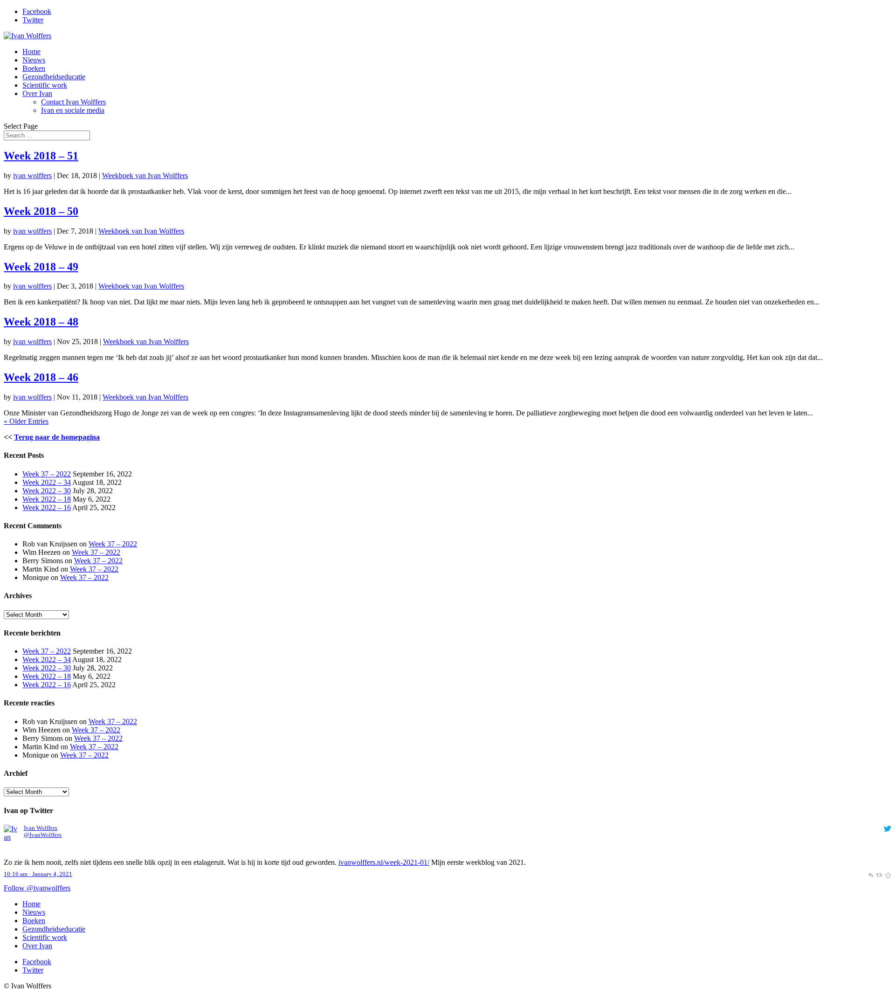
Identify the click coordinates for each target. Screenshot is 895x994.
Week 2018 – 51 (41, 156)
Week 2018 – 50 (41, 211)
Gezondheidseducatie (53, 77)
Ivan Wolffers (40, 828)
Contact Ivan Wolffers (73, 102)
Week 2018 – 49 (41, 267)
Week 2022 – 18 (46, 499)
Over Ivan (37, 93)
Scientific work (44, 85)
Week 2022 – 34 (46, 482)
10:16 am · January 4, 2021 (38, 874)
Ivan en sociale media (72, 110)
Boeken (33, 68)
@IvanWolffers (43, 835)
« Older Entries (26, 421)
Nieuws (33, 60)
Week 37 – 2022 (46, 474)
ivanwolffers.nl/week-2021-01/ (383, 862)
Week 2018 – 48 (41, 322)
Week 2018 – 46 (41, 377)
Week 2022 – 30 (46, 491)
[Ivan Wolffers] (12, 854)
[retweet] (878, 874)
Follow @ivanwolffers (37, 888)
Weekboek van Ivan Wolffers (145, 175)
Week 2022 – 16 (46, 507)
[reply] (870, 874)
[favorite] (887, 874)
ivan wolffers (32, 175)
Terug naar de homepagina (57, 437)
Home (31, 51)
